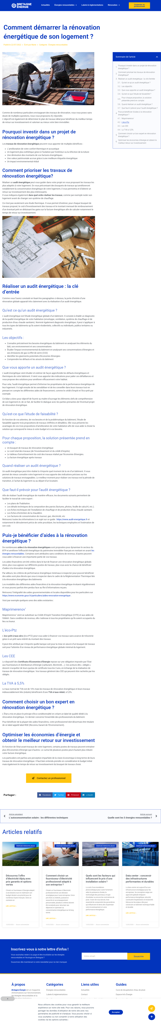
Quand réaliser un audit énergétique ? (137, 104)
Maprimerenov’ (128, 118)
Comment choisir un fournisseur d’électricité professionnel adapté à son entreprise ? (59, 880)
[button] (45, 795)
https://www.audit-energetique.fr (72, 519)
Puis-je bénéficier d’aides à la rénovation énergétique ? (135, 113)
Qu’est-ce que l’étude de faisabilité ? (136, 94)
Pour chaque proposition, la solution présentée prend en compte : (137, 99)
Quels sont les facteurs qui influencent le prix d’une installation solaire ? (100, 878)
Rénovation (112, 5)
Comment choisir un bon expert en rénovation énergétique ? (137, 134)
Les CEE (125, 126)
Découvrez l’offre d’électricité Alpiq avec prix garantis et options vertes (18, 880)
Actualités (45, 5)
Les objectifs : (127, 86)
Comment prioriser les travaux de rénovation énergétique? (136, 73)
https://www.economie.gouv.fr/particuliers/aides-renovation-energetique (36, 595)
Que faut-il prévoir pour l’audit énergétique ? (140, 108)
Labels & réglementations (92, 5)
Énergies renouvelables (64, 5)
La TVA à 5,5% (127, 130)
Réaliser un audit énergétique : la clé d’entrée (136, 79)
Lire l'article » (11, 906)
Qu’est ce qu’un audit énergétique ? (136, 82)
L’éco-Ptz (125, 122)
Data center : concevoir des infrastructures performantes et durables (140, 878)
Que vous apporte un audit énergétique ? (138, 90)
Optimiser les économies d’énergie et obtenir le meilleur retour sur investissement (137, 141)
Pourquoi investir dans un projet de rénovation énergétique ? (137, 67)
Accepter (116, 1012)
